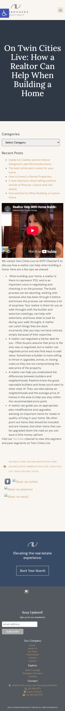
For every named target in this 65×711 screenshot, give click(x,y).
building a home (17, 461)
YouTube (18, 439)
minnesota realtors (38, 466)
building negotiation (38, 461)
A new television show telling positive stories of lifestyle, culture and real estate (32, 185)
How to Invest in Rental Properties (30, 176)
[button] (4, 13)
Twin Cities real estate (26, 471)
